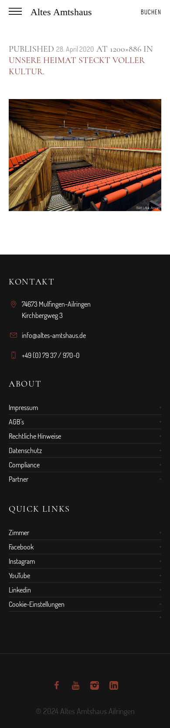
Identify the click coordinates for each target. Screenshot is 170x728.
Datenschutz (25, 450)
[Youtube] (75, 685)
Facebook (21, 547)
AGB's (16, 421)
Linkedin (20, 590)
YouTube (19, 575)
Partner (18, 479)
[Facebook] (56, 685)
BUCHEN (151, 12)
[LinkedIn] (113, 685)
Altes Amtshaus (61, 12)
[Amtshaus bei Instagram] (94, 685)
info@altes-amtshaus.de (54, 335)
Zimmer (19, 532)
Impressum (23, 407)
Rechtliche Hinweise (35, 436)
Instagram (22, 561)
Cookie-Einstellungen (37, 604)
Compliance (24, 464)
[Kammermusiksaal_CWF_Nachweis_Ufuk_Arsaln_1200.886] (85, 155)
